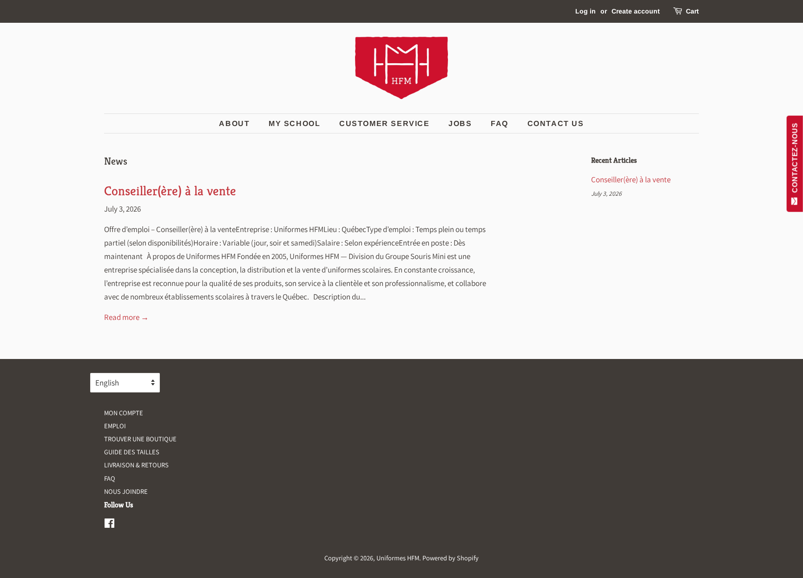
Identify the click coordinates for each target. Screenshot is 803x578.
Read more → (126, 317)
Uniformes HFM (397, 557)
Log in (585, 11)
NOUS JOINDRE (126, 491)
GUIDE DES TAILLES (131, 451)
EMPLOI (115, 425)
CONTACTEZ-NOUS (795, 160)
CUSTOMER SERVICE (384, 123)
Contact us (555, 123)
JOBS (460, 123)
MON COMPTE (123, 412)
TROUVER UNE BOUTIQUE (140, 438)
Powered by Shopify (450, 557)
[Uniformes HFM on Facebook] (109, 524)
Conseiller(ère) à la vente (170, 191)
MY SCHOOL (294, 123)
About (234, 123)
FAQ (499, 123)
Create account (636, 11)
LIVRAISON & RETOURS (136, 464)
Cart (692, 11)
